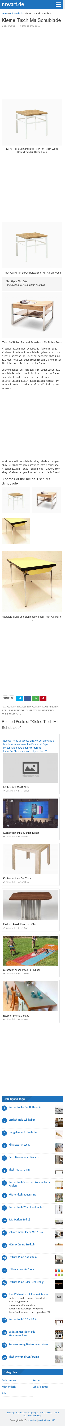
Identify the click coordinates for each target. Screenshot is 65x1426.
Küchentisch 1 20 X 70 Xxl (23, 1319)
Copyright (33, 1412)
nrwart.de (13, 4)
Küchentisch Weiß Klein (16, 787)
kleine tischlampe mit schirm (45, 707)
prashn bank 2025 (46, 1420)
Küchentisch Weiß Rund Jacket (26, 1207)
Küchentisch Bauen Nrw (22, 1194)
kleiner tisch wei (33, 710)
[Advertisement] (32, 64)
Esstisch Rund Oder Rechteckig (26, 1282)
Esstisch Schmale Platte (16, 1015)
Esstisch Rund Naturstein (23, 1257)
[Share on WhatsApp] (35, 698)
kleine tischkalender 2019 (19, 707)
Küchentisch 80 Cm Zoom (17, 878)
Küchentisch (9, 26)
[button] (58, 4)
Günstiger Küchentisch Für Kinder (21, 970)
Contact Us (21, 1412)
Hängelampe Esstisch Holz (23, 1132)
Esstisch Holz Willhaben (22, 1119)
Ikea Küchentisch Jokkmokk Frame (28, 1294)
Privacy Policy (34, 1415)
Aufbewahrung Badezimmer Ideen (28, 1344)
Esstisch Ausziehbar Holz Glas (19, 924)
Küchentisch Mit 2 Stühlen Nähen (21, 832)
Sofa (4, 1393)
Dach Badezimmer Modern (24, 1157)
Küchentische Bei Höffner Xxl (25, 1107)
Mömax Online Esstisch (22, 1244)
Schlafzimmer (40, 1386)
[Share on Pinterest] (43, 698)
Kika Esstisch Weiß (19, 1144)
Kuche (36, 1380)
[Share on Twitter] (19, 698)
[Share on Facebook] (27, 698)
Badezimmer (9, 1380)
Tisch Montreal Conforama (24, 1356)
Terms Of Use (45, 1412)
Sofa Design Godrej (19, 1219)
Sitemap (11, 1412)
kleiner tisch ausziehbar (13, 710)
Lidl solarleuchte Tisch (21, 1269)
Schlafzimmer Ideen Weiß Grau (26, 1232)
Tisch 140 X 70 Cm (19, 1169)
